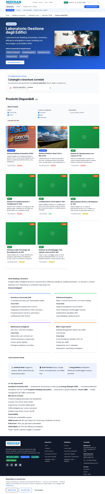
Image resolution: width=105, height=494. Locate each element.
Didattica (10, 10)
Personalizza (39, 490)
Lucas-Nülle (67, 448)
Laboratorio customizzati (71, 456)
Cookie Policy (10, 485)
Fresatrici (47, 448)
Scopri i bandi (13, 430)
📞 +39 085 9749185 (80, 2)
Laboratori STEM (47, 15)
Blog (46, 2)
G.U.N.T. (66, 445)
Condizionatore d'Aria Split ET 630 (52, 202)
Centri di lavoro (49, 451)
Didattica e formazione (18, 15)
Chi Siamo (86, 469)
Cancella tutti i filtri (13, 120)
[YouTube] (20, 464)
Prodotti (18, 6)
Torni (46, 445)
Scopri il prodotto (21, 169)
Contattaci (37, 430)
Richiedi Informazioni (14, 62)
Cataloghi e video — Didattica (41, 10)
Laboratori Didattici (27, 10)
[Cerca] (98, 2)
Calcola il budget (26, 430)
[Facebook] (7, 464)
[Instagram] (11, 464)
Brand (9, 110)
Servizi (40, 2)
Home (7, 15)
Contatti (51, 2)
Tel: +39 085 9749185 (89, 460)
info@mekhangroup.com (90, 463)
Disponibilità (72, 110)
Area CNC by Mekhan (70, 451)
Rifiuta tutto (12, 490)
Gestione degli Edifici (61, 15)
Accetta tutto (25, 490)
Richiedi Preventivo (91, 6)
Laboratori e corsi (34, 15)
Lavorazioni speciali (50, 456)
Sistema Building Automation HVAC (20, 153)
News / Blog (87, 474)
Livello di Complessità (44, 110)
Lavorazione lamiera (50, 454)
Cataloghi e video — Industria (30, 6)
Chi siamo (35, 2)
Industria (10, 6)
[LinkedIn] (15, 464)
